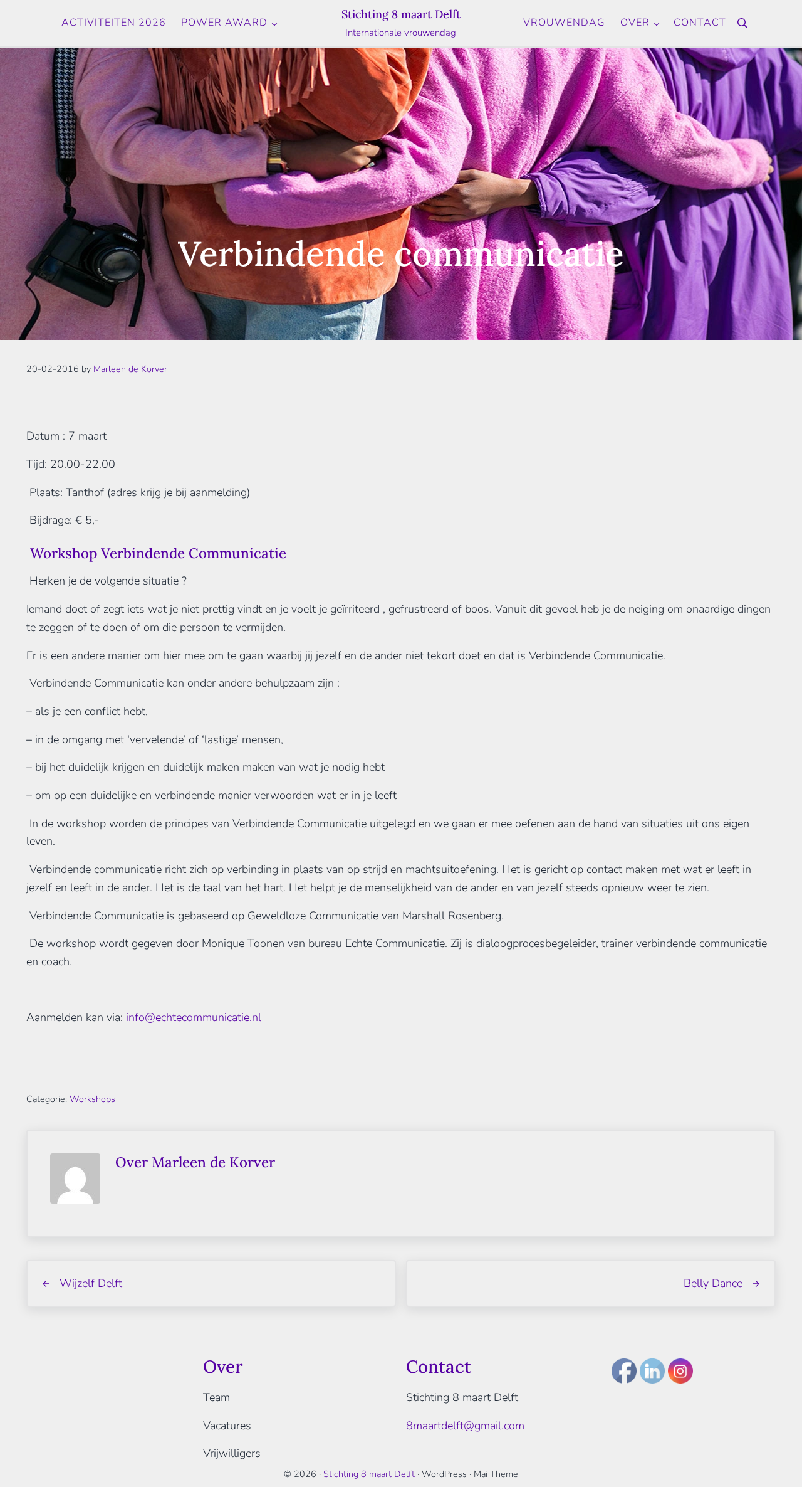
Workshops (92, 1099)
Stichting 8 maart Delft (401, 14)
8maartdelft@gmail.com (465, 1425)
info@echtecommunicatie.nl (193, 1017)
